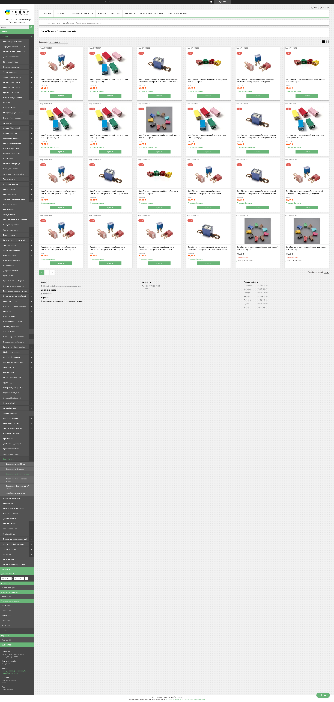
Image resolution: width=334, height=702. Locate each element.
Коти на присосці (10, 559)
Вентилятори (8, 209)
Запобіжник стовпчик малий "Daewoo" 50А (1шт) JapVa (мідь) (207, 136)
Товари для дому (10, 413)
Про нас (115, 14)
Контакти (130, 14)
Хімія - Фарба (8, 367)
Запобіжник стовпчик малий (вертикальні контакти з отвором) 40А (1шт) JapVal (59, 248)
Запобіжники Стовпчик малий (17, 474)
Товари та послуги (53, 23)
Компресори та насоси (12, 41)
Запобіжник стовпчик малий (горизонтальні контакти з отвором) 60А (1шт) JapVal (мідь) (207, 248)
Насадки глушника (11, 225)
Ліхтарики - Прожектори (13, 362)
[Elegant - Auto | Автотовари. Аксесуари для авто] (17, 12)
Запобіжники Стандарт (15, 469)
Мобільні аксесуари (11, 352)
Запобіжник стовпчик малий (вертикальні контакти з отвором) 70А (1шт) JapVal (108, 248)
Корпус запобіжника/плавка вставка (17, 480)
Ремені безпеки (9, 194)
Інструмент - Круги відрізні (14, 347)
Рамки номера (9, 189)
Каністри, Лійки (9, 255)
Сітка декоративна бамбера (15, 220)
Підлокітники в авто (11, 153)
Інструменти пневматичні (14, 240)
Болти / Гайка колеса (12, 118)
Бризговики (8, 438)
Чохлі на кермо (9, 549)
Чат (325, 695)
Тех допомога (9, 179)
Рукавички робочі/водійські (15, 539)
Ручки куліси (8, 276)
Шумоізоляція (9, 316)
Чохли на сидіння (10, 72)
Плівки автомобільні (11, 260)
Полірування (8, 265)
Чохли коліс (8, 158)
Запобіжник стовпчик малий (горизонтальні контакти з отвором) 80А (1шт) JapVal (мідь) (109, 192)
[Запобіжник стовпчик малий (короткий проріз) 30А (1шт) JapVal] (257, 231)
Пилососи (7, 102)
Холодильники (9, 214)
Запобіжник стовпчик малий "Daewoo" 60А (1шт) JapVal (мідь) (109, 80)
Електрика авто (9, 524)
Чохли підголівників (11, 250)
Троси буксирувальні (12, 77)
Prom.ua (180, 697)
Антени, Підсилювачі (11, 326)
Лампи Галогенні (10, 133)
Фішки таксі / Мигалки (12, 377)
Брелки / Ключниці (11, 92)
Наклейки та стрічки (11, 433)
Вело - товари (9, 235)
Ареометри (8, 503)
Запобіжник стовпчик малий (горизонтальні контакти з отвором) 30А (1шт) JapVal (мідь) (158, 80)
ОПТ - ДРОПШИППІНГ (177, 14)
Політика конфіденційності (195, 699)
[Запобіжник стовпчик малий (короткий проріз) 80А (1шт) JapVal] (307, 231)
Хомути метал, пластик (12, 428)
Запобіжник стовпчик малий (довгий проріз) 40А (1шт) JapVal (305, 80)
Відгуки (102, 14)
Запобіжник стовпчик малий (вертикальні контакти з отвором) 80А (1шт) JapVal (255, 80)
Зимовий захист (10, 529)
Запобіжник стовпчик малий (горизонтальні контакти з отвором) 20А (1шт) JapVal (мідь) (256, 136)
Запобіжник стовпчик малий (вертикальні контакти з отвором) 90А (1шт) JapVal (59, 80)
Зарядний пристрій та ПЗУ (14, 46)
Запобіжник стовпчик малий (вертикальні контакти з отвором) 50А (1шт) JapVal (206, 192)
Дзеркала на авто (10, 270)
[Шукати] (31, 27)
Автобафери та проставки (14, 564)
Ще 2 (5, 630)
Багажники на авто (11, 138)
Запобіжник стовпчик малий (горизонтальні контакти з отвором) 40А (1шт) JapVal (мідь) (256, 192)
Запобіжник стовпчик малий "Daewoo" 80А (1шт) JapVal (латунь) (60, 136)
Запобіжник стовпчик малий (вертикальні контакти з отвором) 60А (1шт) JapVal (304, 192)
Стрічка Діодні (9, 534)
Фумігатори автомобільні (13, 508)
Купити (61, 96)
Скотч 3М (7, 311)
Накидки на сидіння (11, 67)
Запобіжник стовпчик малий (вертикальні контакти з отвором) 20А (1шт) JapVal (157, 248)
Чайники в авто (9, 108)
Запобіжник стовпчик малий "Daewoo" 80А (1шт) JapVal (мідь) (109, 136)
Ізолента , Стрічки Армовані (14, 306)
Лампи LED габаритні (12, 398)
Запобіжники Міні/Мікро (15, 464)
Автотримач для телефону (14, 174)
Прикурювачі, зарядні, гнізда (15, 291)
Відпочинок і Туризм (11, 393)
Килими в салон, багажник (14, 52)
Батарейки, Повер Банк (13, 388)
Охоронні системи (10, 184)
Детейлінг (7, 554)
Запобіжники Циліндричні (16, 493)
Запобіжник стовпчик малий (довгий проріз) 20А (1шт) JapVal (207, 80)
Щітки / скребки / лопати (13, 337)
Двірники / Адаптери (12, 444)
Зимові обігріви (9, 245)
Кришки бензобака (11, 449)
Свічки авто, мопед (11, 423)
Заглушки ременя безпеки (14, 199)
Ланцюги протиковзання (13, 286)
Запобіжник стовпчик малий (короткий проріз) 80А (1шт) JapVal (306, 248)
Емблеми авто (9, 372)
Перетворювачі (10, 204)
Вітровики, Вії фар (10, 62)
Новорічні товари (10, 513)
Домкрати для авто (11, 57)
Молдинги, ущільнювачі (13, 113)
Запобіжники (8, 459)
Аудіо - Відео (8, 382)
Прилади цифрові (10, 418)
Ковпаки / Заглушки (11, 87)
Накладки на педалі (11, 498)
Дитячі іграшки (9, 518)
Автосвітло (7, 123)
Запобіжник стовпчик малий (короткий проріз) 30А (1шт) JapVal (257, 248)
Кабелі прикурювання (12, 97)
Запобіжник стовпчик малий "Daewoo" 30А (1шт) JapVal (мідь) (305, 136)
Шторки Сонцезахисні (12, 321)
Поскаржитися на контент (174, 699)
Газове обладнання (11, 357)
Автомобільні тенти (11, 82)
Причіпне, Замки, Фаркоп (13, 281)
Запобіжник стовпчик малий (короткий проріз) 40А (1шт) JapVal (159, 136)
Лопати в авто (9, 332)
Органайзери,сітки (11, 148)
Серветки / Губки (10, 301)
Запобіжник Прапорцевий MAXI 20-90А (18, 487)
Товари (5, 36)
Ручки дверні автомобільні (14, 296)
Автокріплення (9, 408)
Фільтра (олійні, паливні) (13, 544)
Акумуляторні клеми (11, 454)
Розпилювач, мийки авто (13, 342)
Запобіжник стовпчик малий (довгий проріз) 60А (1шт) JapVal (158, 192)
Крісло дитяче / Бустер (12, 143)
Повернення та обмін (151, 14)
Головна (46, 14)
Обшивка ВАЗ (9, 403)
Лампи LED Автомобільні (13, 128)
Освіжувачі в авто (10, 169)
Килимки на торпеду (11, 164)
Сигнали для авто (10, 230)
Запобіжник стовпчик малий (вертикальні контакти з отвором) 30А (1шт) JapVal (59, 192)
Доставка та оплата (82, 14)
